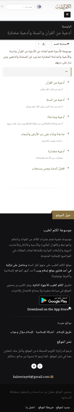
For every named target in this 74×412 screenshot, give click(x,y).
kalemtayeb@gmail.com (31, 377)
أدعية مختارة (56, 151)
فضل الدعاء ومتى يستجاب (48, 169)
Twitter (33, 366)
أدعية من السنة (55, 100)
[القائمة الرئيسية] (67, 15)
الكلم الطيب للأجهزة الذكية (48, 285)
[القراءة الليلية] (38, 7)
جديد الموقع (63, 407)
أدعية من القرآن (55, 83)
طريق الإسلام (64, 332)
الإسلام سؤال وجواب (21, 332)
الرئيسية (66, 26)
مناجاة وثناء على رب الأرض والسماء (43, 134)
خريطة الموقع (46, 407)
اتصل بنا (30, 407)
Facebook (40, 366)
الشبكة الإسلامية (45, 332)
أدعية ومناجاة (56, 117)
